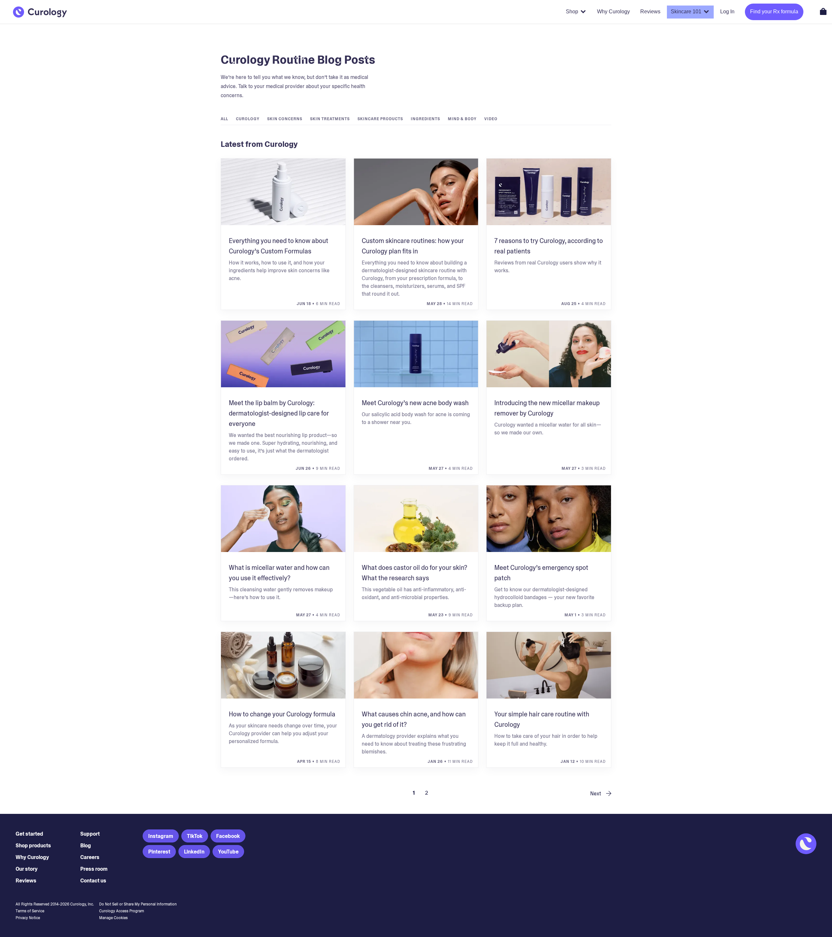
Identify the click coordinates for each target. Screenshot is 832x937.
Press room (94, 869)
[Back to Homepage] (40, 12)
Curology (247, 119)
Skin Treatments (330, 119)
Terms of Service (30, 911)
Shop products (33, 845)
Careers (89, 857)
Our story (27, 869)
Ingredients (425, 119)
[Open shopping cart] (823, 11)
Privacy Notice (28, 917)
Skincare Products (380, 119)
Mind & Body (462, 119)
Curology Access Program (121, 911)
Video (491, 119)
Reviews (26, 880)
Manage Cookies (113, 917)
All (224, 119)
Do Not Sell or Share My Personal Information (138, 904)
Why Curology (32, 857)
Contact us (93, 880)
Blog (85, 845)
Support (90, 833)
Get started (29, 833)
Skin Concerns (284, 119)
